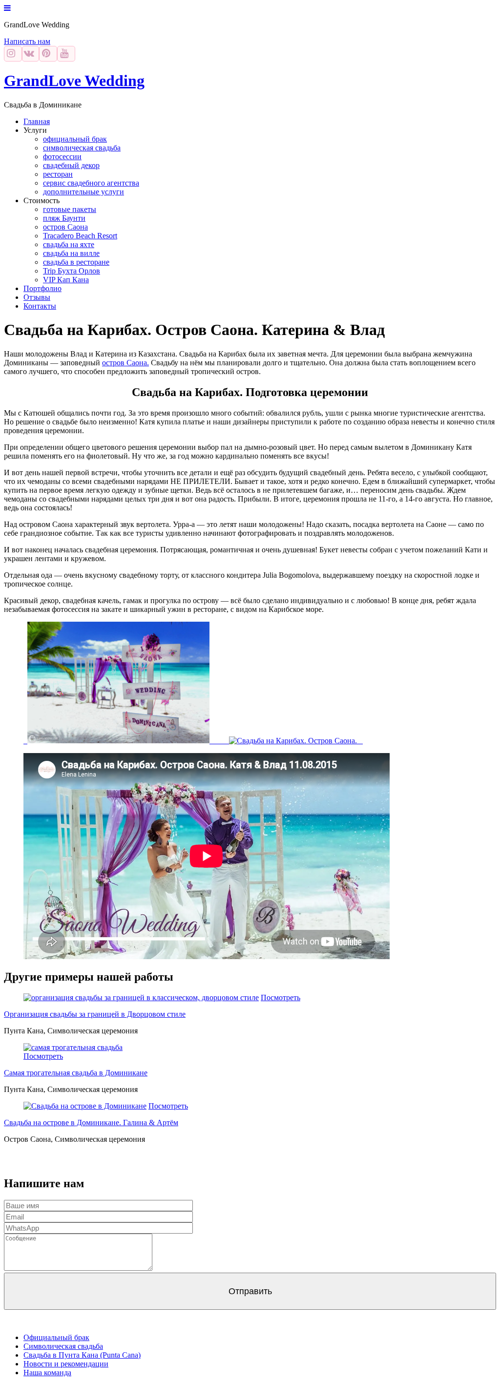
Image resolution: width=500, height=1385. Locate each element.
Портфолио (42, 288)
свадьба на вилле (71, 253)
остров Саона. (125, 362)
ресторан (58, 174)
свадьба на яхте (68, 244)
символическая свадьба (82, 148)
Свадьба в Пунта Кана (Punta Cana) (82, 1355)
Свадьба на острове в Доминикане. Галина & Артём (91, 1122)
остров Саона (65, 227)
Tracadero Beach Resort (80, 235)
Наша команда (47, 1372)
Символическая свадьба (63, 1346)
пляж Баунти (64, 218)
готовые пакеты (69, 209)
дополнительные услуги (83, 192)
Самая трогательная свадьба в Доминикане (75, 1073)
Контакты (39, 306)
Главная (36, 121)
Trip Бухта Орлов (71, 271)
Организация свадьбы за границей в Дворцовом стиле (95, 1014)
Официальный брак (56, 1337)
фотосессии (62, 156)
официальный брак (75, 139)
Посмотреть (280, 997)
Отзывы (36, 297)
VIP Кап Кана (66, 279)
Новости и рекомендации (65, 1364)
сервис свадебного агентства (91, 183)
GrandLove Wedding (74, 80)
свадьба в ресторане (76, 262)
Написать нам (27, 41)
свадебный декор (71, 165)
